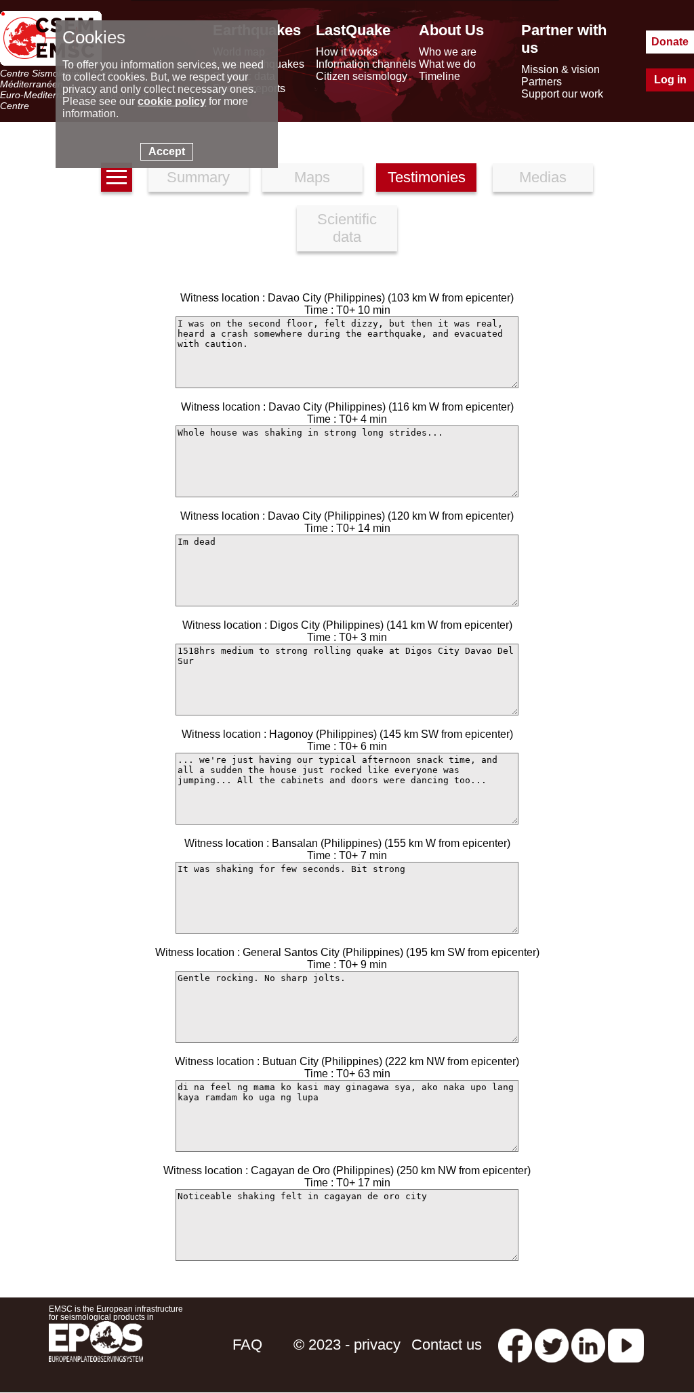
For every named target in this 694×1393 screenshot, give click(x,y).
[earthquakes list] (116, 177)
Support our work (562, 94)
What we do (447, 64)
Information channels (366, 64)
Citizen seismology (361, 76)
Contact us (446, 1344)
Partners (541, 81)
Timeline (439, 76)
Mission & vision (560, 69)
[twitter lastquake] (552, 1344)
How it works (346, 52)
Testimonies (427, 177)
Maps (312, 177)
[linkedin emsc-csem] (588, 1344)
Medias (543, 177)
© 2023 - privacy (347, 1344)
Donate (670, 41)
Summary (198, 177)
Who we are (447, 52)
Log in (670, 79)
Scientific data (347, 228)
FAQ (247, 1344)
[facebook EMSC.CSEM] (515, 1344)
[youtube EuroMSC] (626, 1344)
